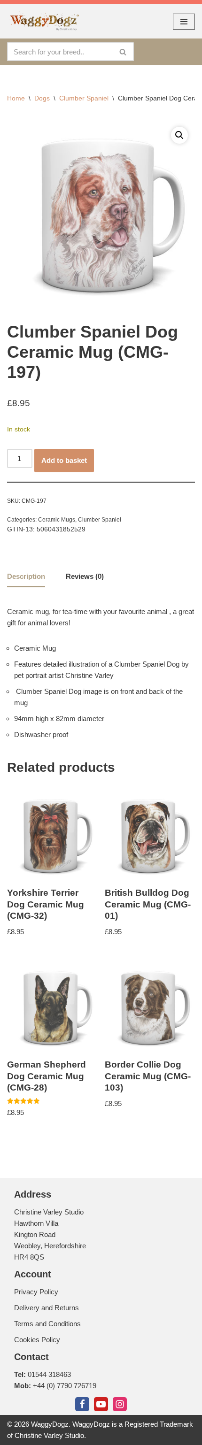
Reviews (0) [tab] (85, 576)
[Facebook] (82, 1404)
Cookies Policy (37, 1340)
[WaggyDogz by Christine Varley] (43, 21)
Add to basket (64, 460)
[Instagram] (120, 1404)
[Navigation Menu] (184, 22)
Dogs (42, 98)
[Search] (123, 51)
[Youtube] (101, 1404)
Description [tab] (26, 576)
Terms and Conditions (47, 1324)
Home (16, 98)
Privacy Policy (36, 1292)
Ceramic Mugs (56, 519)
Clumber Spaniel (84, 98)
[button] (179, 135)
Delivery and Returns (46, 1308)
